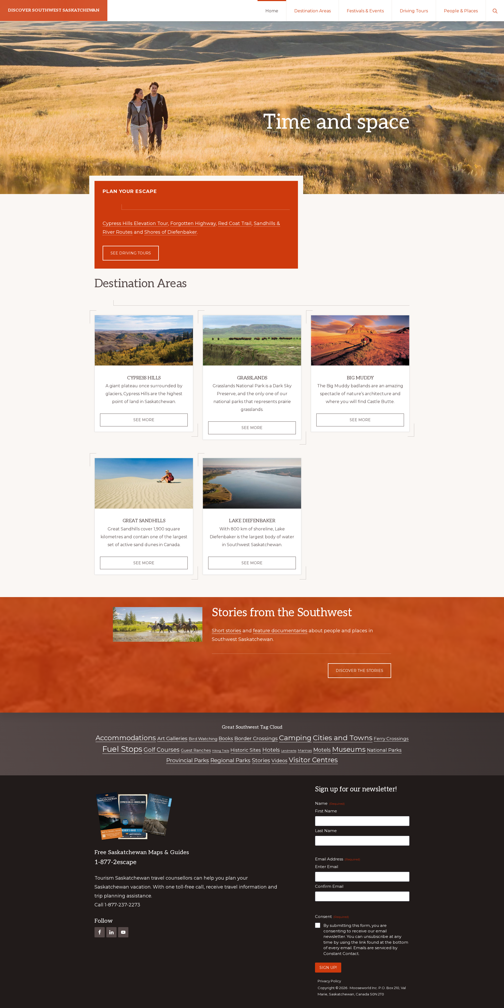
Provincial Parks (187, 760)
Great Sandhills (144, 521)
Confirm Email (329, 886)
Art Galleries (172, 738)
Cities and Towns (342, 737)
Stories (261, 760)
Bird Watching (203, 738)
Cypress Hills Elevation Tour (135, 223)
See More (152, 421)
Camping (295, 737)
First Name (326, 810)
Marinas (305, 750)
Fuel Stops (122, 749)
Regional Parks (230, 760)
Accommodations (126, 738)
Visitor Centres (313, 760)
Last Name (326, 830)
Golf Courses (162, 749)
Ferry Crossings (391, 738)
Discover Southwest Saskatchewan (53, 10)
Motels (322, 750)
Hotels (271, 749)
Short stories (226, 631)
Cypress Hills (144, 378)
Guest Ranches (196, 750)
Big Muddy (360, 378)
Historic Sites (245, 750)
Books (226, 738)
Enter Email (326, 866)
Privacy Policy (329, 981)
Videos (279, 761)
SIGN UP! (328, 967)
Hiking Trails (220, 751)
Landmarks (288, 751)
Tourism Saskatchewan (122, 878)
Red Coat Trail (234, 223)
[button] (495, 10)
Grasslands (252, 378)
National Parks (384, 750)
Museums (349, 749)
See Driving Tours (131, 253)
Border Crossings (256, 738)
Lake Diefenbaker (252, 521)
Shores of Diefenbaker (170, 232)
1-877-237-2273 (122, 905)
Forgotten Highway (193, 223)
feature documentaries (280, 631)
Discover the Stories (359, 670)
